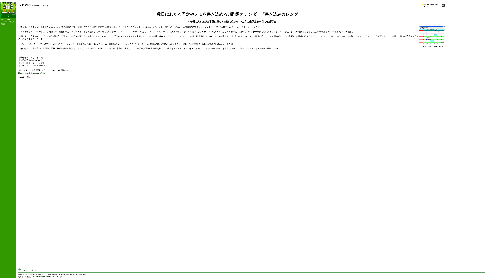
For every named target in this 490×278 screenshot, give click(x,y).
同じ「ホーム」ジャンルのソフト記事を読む (8, 22)
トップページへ (28, 270)
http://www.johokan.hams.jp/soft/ (31, 73)
